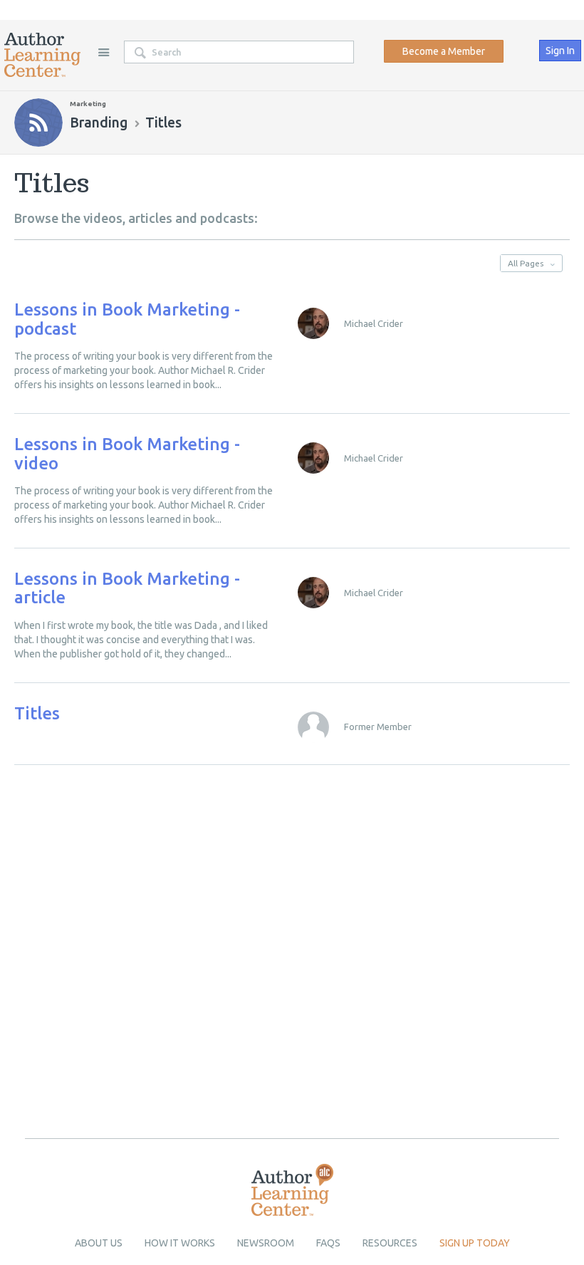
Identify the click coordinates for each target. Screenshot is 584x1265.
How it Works (180, 1243)
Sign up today (474, 1243)
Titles (37, 713)
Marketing (88, 104)
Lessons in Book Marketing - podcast (127, 319)
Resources (390, 1243)
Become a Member (443, 51)
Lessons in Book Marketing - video (127, 453)
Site (103, 52)
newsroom (265, 1243)
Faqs (328, 1243)
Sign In (560, 50)
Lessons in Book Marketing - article (127, 588)
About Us (98, 1243)
